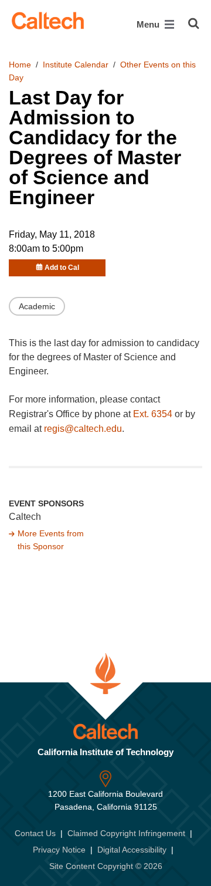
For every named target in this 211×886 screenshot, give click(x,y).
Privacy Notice (59, 849)
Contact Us (35, 833)
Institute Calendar (75, 64)
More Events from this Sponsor (51, 540)
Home (20, 64)
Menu (149, 24)
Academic (37, 306)
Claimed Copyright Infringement (126, 833)
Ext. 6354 (152, 414)
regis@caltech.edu (83, 429)
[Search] (193, 23)
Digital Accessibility (131, 849)
